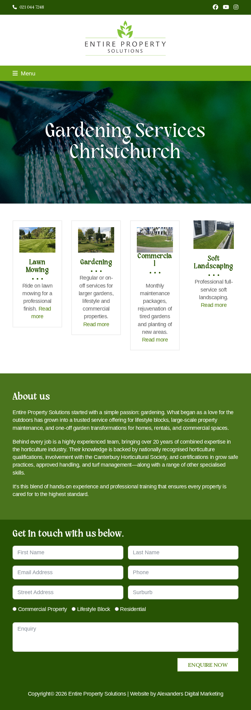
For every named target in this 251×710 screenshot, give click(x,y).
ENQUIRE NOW (207, 664)
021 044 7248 (32, 7)
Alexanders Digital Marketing (190, 694)
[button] (24, 73)
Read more (96, 324)
